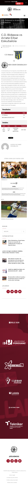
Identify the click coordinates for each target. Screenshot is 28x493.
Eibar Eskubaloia (7, 45)
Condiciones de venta (12, 477)
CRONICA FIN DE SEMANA (7, 219)
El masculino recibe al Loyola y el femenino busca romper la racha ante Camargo (16, 278)
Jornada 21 (4, 179)
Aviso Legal (12, 475)
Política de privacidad (12, 480)
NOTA (2, 199)
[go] (24, 231)
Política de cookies (12, 482)
